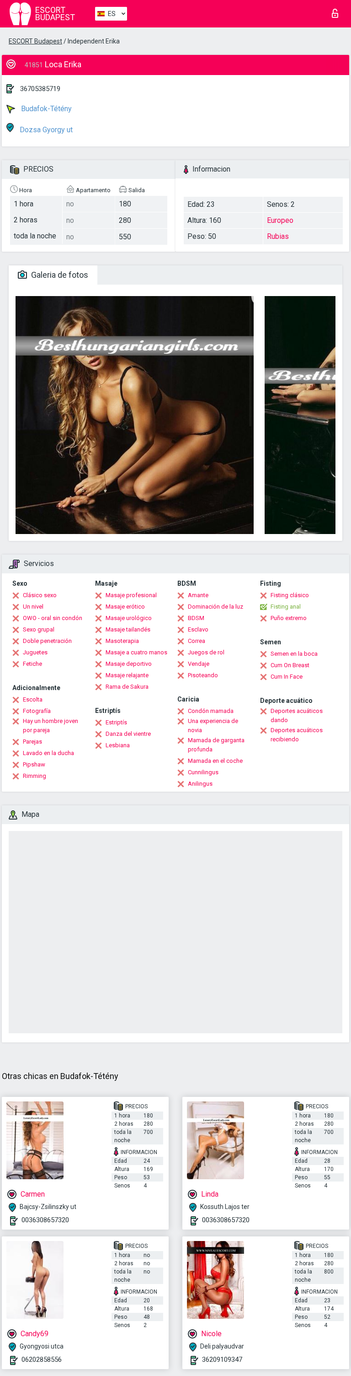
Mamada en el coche (215, 760)
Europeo (280, 220)
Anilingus (200, 783)
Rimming (34, 775)
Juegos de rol (206, 652)
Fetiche (32, 663)
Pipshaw (34, 764)
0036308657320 (45, 1220)
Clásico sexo (40, 595)
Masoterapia (122, 640)
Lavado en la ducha (48, 753)
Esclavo (198, 629)
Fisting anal (286, 606)
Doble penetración (47, 640)
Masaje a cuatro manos (136, 652)
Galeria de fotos (58, 275)
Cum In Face (287, 676)
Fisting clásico (290, 595)
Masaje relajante (127, 675)
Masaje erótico (125, 606)
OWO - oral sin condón (52, 618)
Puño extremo (289, 618)
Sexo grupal (38, 629)
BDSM (196, 618)
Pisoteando (203, 675)
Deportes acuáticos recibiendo (297, 735)
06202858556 (41, 1359)
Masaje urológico (129, 618)
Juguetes (35, 652)
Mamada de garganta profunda (216, 745)
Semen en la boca (294, 653)
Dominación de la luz (215, 606)
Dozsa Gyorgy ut (45, 129)
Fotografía (37, 710)
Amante (198, 595)
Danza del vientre (128, 733)
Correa (196, 640)
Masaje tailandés (128, 629)
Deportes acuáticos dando (297, 715)
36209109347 (222, 1359)
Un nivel (33, 606)
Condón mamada (211, 710)
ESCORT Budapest (35, 41)
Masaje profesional (131, 595)
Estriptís (116, 722)
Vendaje (198, 663)
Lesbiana (118, 745)
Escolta (33, 699)
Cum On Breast (290, 665)
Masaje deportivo (129, 663)
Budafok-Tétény (45, 108)
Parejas (32, 741)
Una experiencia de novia (213, 726)
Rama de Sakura (127, 686)
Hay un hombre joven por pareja (50, 726)
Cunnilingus (203, 772)
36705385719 (40, 89)
